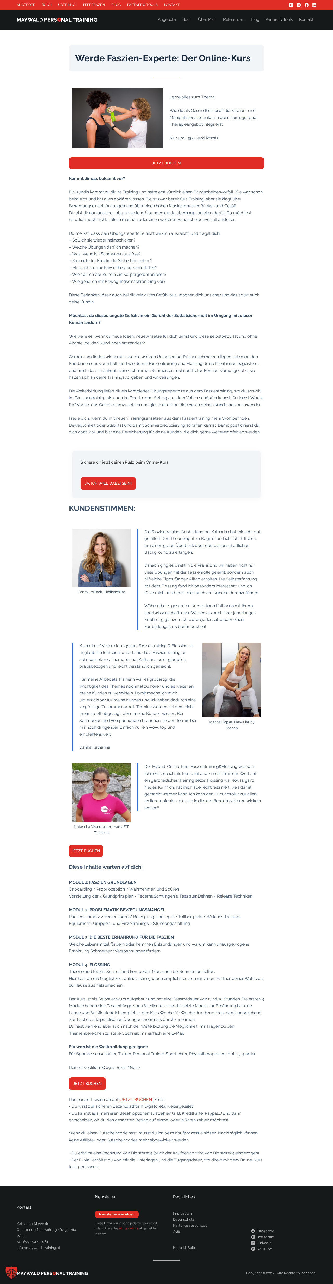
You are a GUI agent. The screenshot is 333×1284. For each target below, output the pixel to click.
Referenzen (94, 5)
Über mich (67, 5)
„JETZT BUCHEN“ (135, 1099)
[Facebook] (307, 5)
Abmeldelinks (128, 1228)
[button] (11, 1272)
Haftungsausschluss (190, 1225)
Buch (47, 5)
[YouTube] (291, 5)
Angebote (26, 5)
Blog (116, 5)
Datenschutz (183, 1219)
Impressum (182, 1213)
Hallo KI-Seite (184, 1248)
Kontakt (172, 5)
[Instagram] (299, 5)
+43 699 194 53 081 (32, 1242)
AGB (176, 1231)
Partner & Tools (142, 5)
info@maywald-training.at (38, 1248)
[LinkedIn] (314, 5)
